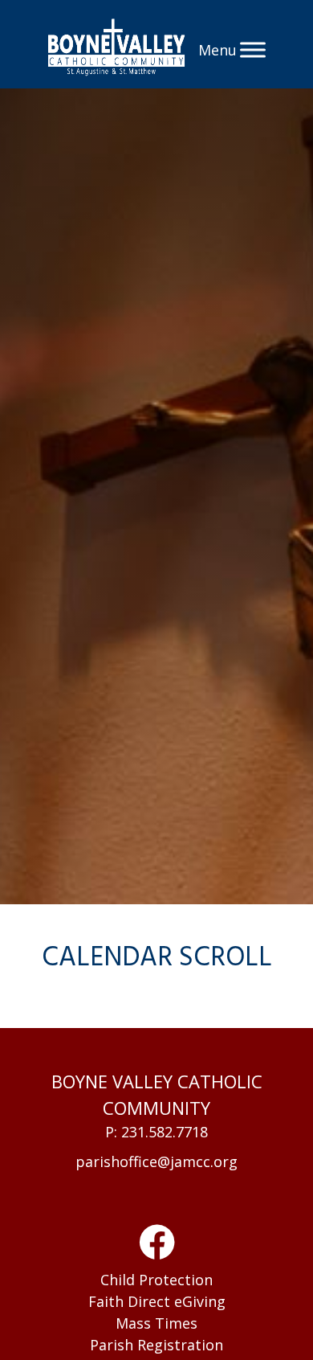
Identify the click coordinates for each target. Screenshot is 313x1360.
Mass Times (156, 1323)
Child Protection (156, 1279)
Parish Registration (156, 1344)
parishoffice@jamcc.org (156, 1161)
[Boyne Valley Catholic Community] (116, 49)
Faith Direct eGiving (157, 1301)
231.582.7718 (164, 1131)
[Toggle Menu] (253, 49)
